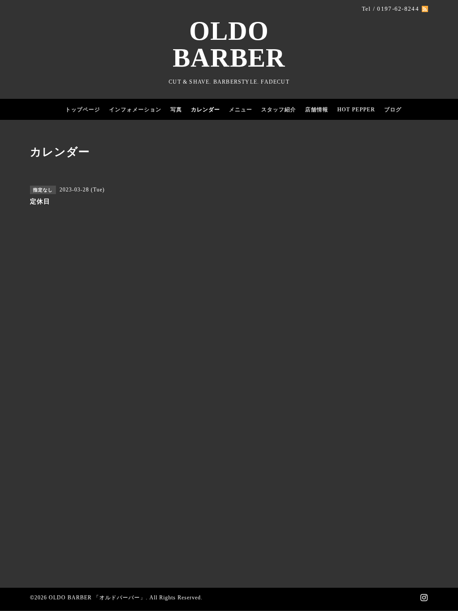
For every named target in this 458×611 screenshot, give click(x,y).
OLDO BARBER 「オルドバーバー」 (97, 597)
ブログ (393, 109)
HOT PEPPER (356, 109)
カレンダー (205, 109)
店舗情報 (316, 109)
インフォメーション (135, 109)
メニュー (240, 109)
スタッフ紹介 (278, 109)
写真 (176, 109)
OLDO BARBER (229, 44)
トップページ (82, 109)
